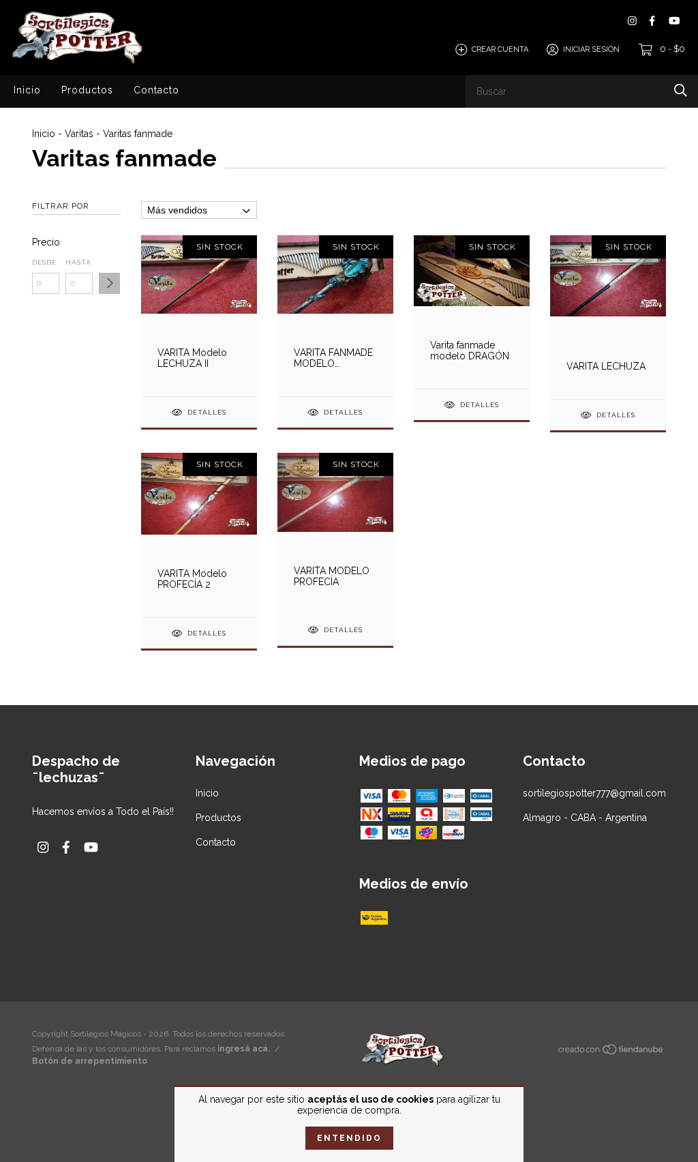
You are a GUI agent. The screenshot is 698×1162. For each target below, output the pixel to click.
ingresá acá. (243, 1049)
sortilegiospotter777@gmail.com (594, 793)
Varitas (80, 133)
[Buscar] (681, 90)
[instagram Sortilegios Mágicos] (632, 20)
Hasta (78, 262)
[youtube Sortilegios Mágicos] (674, 20)
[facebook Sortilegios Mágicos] (652, 20)
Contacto (156, 90)
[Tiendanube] (611, 1052)
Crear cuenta (500, 49)
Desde (44, 262)
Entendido (349, 1138)
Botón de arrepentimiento (89, 1061)
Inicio (27, 90)
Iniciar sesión (591, 49)
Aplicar (109, 283)
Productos (87, 90)
